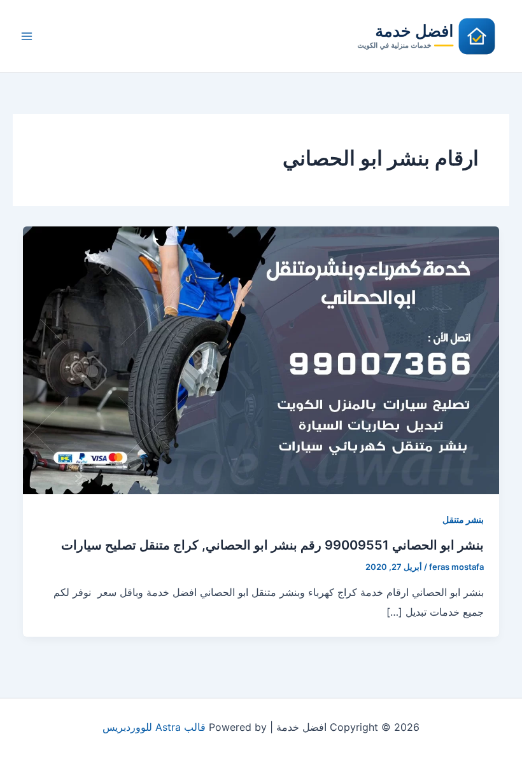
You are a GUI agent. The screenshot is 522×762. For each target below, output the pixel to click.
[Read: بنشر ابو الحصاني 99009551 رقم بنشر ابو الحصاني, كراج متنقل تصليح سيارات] (261, 359)
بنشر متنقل (463, 519)
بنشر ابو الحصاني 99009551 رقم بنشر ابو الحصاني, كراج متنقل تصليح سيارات (272, 545)
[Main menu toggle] (27, 36)
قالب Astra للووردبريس (154, 727)
